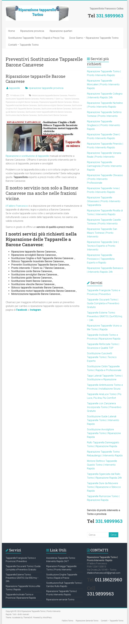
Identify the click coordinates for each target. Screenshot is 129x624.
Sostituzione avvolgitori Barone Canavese (54, 105)
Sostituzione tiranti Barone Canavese (52, 115)
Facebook (21, 309)
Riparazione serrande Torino (60, 599)
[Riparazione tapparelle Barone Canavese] (44, 121)
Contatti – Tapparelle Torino (23, 44)
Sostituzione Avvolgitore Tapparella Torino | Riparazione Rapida (104, 433)
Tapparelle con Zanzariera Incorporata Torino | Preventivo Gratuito (104, 407)
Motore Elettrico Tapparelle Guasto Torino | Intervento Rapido (102, 464)
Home (11, 30)
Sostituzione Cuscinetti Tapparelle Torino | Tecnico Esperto (102, 357)
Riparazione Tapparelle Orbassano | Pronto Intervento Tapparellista (103, 201)
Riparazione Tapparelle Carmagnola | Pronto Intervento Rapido (104, 166)
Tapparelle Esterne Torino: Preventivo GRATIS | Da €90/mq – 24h (104, 316)
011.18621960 (108, 579)
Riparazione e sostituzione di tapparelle (27, 155)
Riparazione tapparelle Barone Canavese (35, 79)
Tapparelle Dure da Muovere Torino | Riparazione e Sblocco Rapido (104, 487)
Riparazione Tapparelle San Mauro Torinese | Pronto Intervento (102, 233)
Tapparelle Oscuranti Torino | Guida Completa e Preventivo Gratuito (103, 303)
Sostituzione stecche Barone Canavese (21, 115)
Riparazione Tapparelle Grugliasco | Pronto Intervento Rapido (103, 125)
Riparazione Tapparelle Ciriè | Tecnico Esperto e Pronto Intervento (103, 246)
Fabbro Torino (67, 621)
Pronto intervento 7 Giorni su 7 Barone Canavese (59, 99)
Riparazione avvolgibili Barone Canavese (22, 102)
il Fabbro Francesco (17, 205)
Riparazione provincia (32, 30)
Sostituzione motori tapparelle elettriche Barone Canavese (48, 112)
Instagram (35, 309)
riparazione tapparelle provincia (46, 88)
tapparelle (14, 88)
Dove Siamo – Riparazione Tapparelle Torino (94, 37)
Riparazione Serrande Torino (87, 621)
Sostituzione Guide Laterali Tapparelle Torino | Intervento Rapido (103, 420)
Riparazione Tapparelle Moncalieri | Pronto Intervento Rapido (103, 84)
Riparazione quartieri (61, 30)
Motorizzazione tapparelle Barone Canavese (49, 95)
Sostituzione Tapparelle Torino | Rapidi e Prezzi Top (36, 37)
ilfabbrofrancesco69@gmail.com (103, 573)
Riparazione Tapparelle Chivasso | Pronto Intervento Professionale (105, 179)
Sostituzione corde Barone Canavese (56, 109)
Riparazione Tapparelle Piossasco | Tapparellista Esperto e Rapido (101, 259)
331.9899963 (109, 16)
